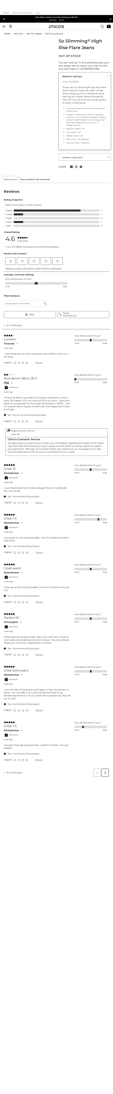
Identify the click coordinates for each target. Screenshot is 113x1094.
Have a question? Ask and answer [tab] (35, 179)
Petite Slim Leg (54, 34)
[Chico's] (56, 26)
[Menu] (4, 26)
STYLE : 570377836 (70, 82)
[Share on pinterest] (81, 167)
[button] (108, 26)
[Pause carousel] (110, 19)
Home (7, 34)
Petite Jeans (34, 34)
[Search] (102, 26)
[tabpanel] (56, 481)
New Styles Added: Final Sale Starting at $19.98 (56, 17)
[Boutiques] (10, 26)
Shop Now (53, 20)
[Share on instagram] (76, 167)
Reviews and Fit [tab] (10, 179)
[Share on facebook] (71, 167)
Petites (18, 34)
